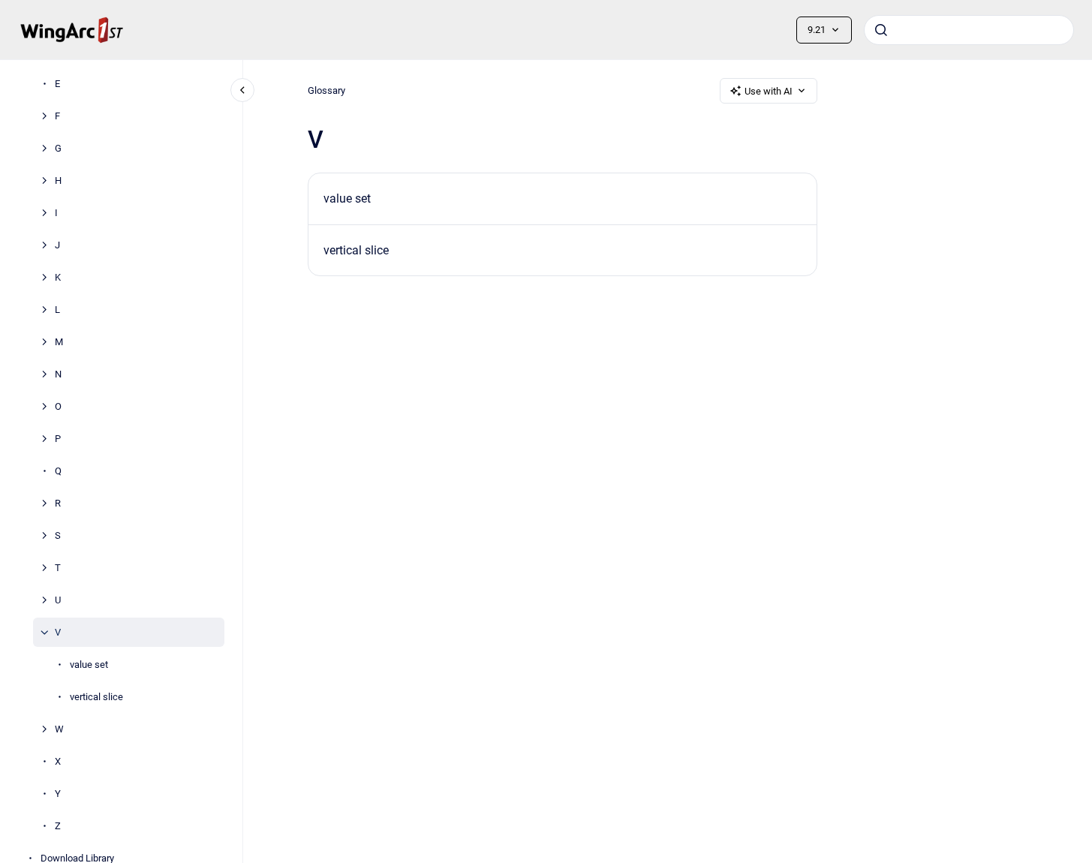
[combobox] (969, 30)
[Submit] (881, 30)
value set (89, 664)
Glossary (326, 90)
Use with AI (769, 91)
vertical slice (96, 696)
